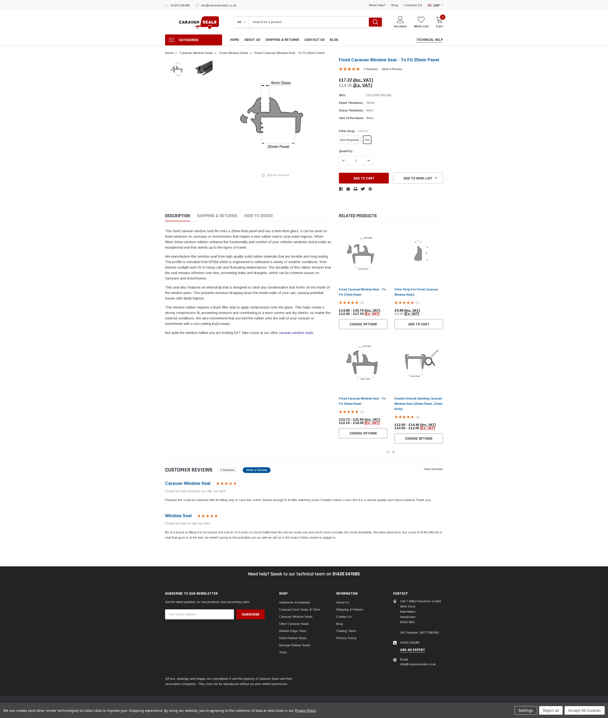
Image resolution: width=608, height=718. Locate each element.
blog (394, 5)
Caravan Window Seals (296, 616)
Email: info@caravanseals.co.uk (418, 662)
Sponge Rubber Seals (294, 645)
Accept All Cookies (584, 710)
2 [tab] (393, 452)
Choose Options (363, 324)
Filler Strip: (353, 131)
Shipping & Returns (217, 216)
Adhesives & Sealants (294, 602)
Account (400, 26)
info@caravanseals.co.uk (219, 5)
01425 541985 (180, 5)
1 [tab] (388, 452)
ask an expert (412, 650)
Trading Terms (346, 631)
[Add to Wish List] (385, 312)
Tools (283, 652)
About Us (342, 602)
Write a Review (392, 69)
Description (177, 216)
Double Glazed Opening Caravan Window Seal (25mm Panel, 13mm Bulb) (418, 404)
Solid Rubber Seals (293, 638)
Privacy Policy (346, 638)
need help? (377, 5)
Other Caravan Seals (294, 624)
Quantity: (346, 151)
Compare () (413, 5)
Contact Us (344, 616)
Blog (339, 624)
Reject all (551, 710)
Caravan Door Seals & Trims (299, 609)
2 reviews (371, 69)
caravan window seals (296, 333)
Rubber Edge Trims (292, 631)
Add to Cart (418, 324)
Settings (525, 710)
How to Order (258, 216)
